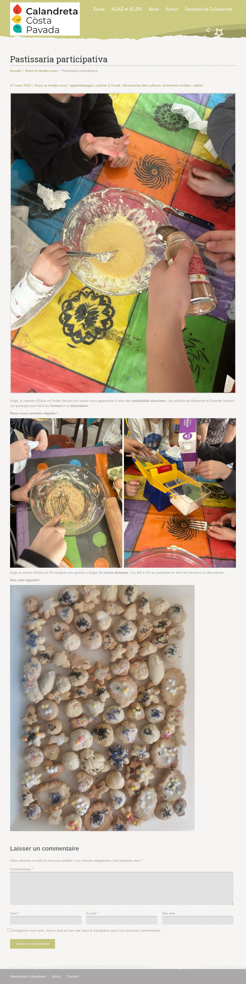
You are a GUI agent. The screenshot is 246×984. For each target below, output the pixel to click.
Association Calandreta (27, 976)
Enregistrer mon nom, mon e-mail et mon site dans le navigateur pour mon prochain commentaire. (86, 930)
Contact (73, 976)
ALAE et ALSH (126, 9)
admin (198, 85)
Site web (168, 913)
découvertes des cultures (142, 85)
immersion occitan (176, 85)
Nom (14, 913)
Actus (172, 9)
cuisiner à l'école (108, 85)
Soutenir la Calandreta (209, 9)
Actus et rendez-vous (51, 85)
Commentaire (21, 869)
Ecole (99, 9)
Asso (154, 9)
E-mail (92, 913)
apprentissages (81, 85)
